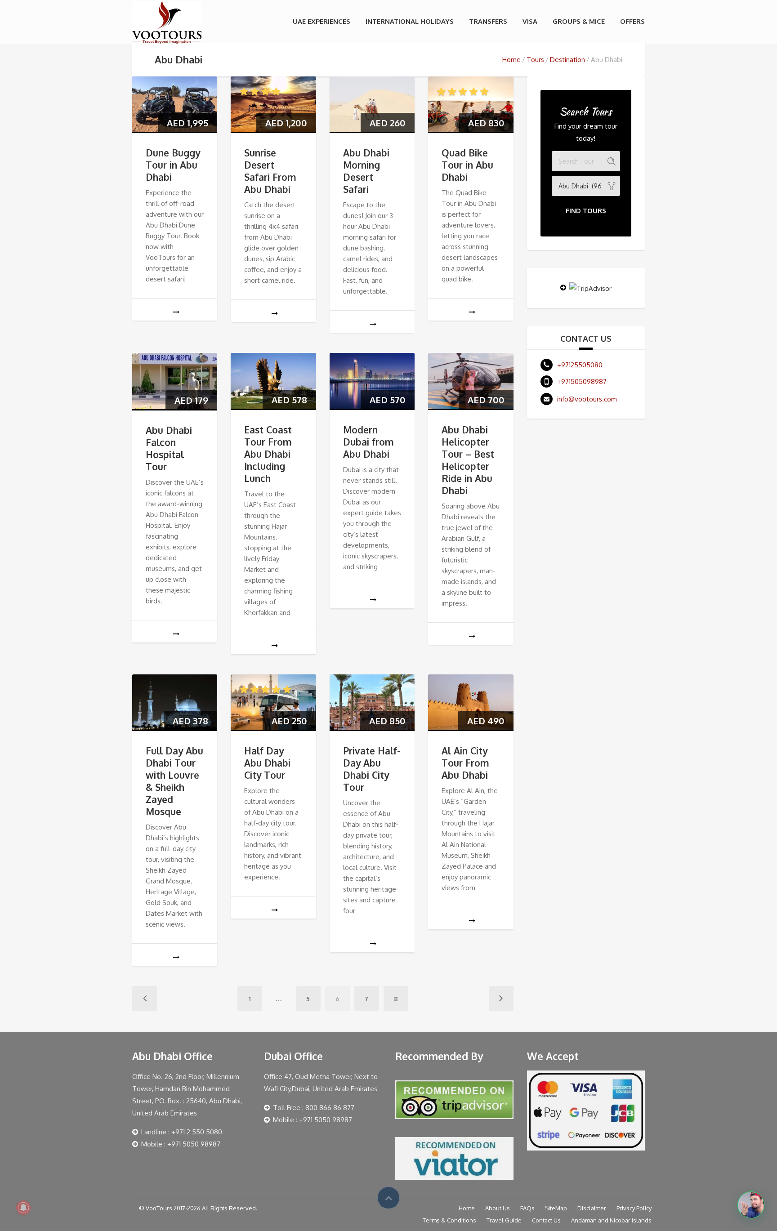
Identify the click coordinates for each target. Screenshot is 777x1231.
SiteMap (556, 1208)
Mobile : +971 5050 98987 (180, 1144)
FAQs (527, 1208)
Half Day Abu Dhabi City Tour (267, 763)
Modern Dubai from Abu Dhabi (368, 442)
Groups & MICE (579, 21)
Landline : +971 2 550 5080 (181, 1132)
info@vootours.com (587, 399)
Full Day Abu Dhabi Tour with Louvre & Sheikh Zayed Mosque (174, 781)
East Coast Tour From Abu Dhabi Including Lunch (268, 454)
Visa (529, 21)
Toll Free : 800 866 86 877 (313, 1107)
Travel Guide (504, 1220)
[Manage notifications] (23, 1207)
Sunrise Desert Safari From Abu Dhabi (270, 171)
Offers (632, 21)
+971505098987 (582, 381)
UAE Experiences (321, 21)
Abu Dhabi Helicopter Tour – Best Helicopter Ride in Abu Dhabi (468, 460)
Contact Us (546, 1220)
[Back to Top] (388, 1197)
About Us (497, 1208)
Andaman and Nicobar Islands (611, 1220)
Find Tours (586, 210)
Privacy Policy (634, 1208)
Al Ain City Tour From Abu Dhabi (465, 763)
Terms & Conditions (449, 1220)
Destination (567, 59)
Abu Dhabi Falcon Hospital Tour (169, 448)
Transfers (488, 21)
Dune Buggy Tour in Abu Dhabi (173, 165)
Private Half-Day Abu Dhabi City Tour (372, 769)
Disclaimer (591, 1208)
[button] (750, 1204)
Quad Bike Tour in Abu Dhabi (467, 165)
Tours (535, 59)
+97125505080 (580, 365)
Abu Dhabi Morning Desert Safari (366, 171)
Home (511, 59)
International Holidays (410, 21)
